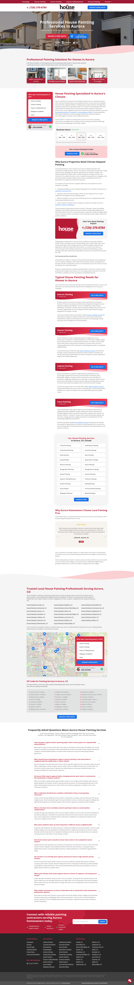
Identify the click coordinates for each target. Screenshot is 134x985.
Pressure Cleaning (94, 2)
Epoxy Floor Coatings (65, 949)
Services (107, 2)
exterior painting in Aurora (95, 315)
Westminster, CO (81, 964)
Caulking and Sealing (65, 942)
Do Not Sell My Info (66, 983)
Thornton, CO (96, 959)
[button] (44, 644)
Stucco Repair (47, 964)
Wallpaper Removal (49, 967)
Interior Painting (55, 2)
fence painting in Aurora (81, 422)
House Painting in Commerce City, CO (92, 608)
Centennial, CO (96, 944)
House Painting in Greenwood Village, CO (66, 614)
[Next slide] (104, 534)
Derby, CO (95, 949)
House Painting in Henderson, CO (91, 614)
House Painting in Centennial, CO (36, 608)
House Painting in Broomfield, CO (91, 605)
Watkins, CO (79, 962)
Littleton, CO (79, 957)
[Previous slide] (58, 534)
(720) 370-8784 (81, 36)
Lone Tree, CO (96, 957)
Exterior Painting (40, 2)
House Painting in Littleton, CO (36, 617)
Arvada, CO (79, 942)
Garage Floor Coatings (65, 954)
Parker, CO (79, 959)
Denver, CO (79, 949)
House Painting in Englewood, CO (91, 611)
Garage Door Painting (49, 954)
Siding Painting (63, 962)
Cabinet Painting (48, 942)
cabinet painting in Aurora (96, 386)
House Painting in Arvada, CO (35, 605)
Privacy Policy (31, 952)
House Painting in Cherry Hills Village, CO (66, 608)
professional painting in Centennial (65, 112)
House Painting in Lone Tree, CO (63, 617)
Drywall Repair (47, 949)
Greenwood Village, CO (82, 954)
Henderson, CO (96, 954)
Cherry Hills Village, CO (82, 947)
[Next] (104, 136)
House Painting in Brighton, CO (63, 605)
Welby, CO (95, 962)
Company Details (32, 949)
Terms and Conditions (33, 954)
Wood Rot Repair (64, 967)
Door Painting (63, 947)
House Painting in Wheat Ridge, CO (64, 623)
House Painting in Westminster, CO (37, 623)
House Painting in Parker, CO (90, 617)
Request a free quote (97, 7)
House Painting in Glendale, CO (36, 614)
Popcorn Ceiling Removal (74, 2)
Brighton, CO (95, 942)
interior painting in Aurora (87, 351)
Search (102, 921)
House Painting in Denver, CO (35, 611)
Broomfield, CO (80, 944)
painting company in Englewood (64, 205)
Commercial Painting (49, 944)
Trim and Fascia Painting (66, 964)
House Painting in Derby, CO (62, 611)
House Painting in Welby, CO (89, 620)
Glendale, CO (96, 952)
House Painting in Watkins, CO (63, 620)
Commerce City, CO (97, 947)
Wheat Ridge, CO (97, 964)
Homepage (25, 2)
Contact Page (30, 947)
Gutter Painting (47, 957)
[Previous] (57, 136)
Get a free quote (97, 295)
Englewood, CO (80, 952)
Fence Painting (63, 952)
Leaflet (105, 675)
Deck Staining (47, 947)
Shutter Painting (48, 962)
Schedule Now (72, 153)
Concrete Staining (64, 944)
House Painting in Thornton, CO (36, 620)
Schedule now (81, 499)
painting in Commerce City (63, 191)
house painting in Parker (85, 112)
